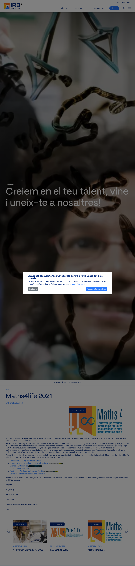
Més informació (78, 284)
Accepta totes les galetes (96, 289)
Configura (33, 289)
